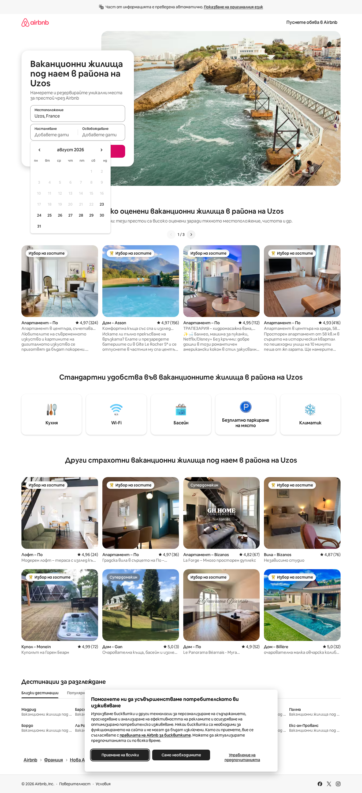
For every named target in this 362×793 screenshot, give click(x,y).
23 (102, 204)
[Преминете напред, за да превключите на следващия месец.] (101, 150)
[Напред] (191, 234)
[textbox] (54, 134)
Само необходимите (181, 755)
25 (49, 215)
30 (102, 215)
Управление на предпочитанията (242, 757)
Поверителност (75, 783)
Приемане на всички (120, 755)
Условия (103, 783)
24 (39, 215)
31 (39, 226)
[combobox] (78, 116)
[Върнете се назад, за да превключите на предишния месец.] (39, 150)
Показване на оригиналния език (233, 7)
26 (60, 215)
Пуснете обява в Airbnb (311, 22)
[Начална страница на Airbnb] (35, 22)
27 (70, 215)
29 (91, 215)
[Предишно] (171, 234)
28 (81, 215)
